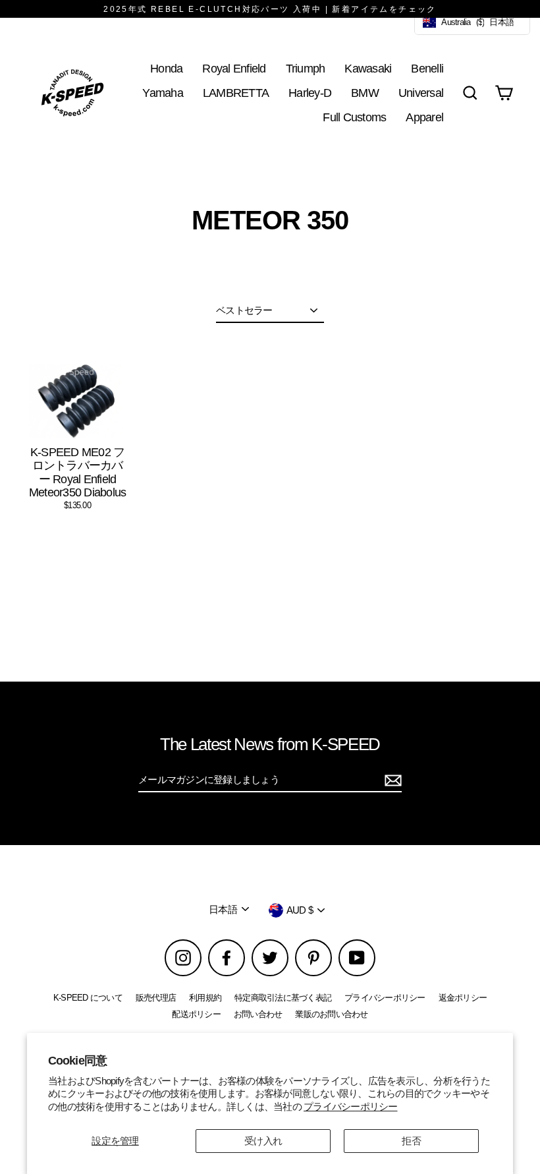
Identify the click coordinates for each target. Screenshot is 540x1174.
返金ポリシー (463, 998)
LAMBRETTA (236, 93)
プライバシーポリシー (351, 1106)
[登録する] (391, 780)
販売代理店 (156, 998)
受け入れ (263, 1140)
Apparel (424, 117)
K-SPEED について (87, 998)
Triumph (305, 68)
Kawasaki (367, 68)
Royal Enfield (233, 68)
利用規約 (205, 998)
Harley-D (309, 93)
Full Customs (354, 117)
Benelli (427, 68)
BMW (365, 93)
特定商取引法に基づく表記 (282, 998)
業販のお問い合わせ (331, 1014)
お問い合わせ (258, 1014)
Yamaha (162, 93)
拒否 (411, 1140)
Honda (166, 68)
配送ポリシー (196, 1014)
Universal (420, 93)
